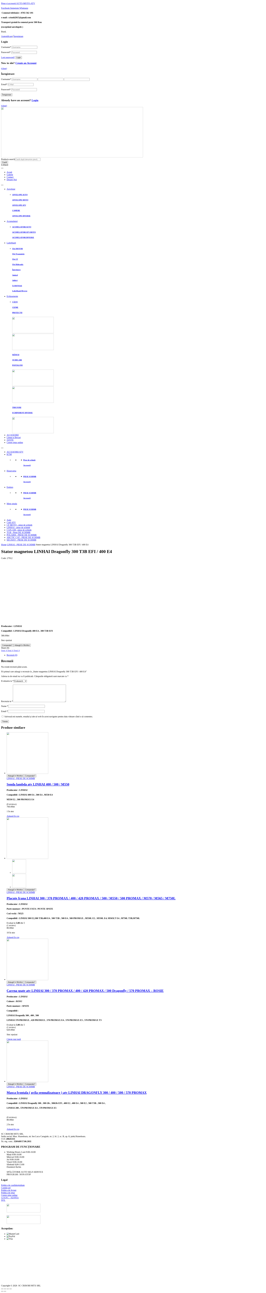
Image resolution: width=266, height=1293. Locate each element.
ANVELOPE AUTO (20, 195)
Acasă (9, 172)
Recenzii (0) (12, 655)
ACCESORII (13, 435)
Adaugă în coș (13, 816)
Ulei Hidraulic (17, 264)
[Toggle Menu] (2, 168)
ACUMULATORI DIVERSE (23, 237)
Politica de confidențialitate (13, 1185)
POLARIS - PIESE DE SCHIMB (22, 535)
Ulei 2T (15, 259)
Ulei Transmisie (18, 254)
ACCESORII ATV (15, 452)
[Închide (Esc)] (2, 1288)
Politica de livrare (8, 1190)
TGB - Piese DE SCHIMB (18, 532)
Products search (8, 159)
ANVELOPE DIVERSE (21, 216)
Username (6, 47)
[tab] (136, 655)
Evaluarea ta (7, 681)
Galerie (10, 174)
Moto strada (12, 503)
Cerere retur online (15, 442)
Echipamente (12, 296)
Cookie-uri (6, 1188)
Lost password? (8, 57)
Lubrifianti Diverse (19, 291)
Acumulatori (12, 221)
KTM (9, 454)
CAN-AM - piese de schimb (19, 530)
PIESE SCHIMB (29, 476)
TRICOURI (16, 407)
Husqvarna (11, 471)
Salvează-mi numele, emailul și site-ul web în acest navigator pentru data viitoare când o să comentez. (48, 716)
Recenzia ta (7, 701)
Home (4, 544)
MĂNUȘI (15, 355)
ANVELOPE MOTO (20, 200)
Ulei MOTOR (17, 249)
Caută (4, 162)
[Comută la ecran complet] (8, 1288)
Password (6, 52)
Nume (4, 706)
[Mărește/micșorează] (10, 1288)
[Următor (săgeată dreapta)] (5, 1291)
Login (35, 100)
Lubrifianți (11, 243)
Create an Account (25, 63)
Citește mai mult (14, 1039)
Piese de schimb (29, 460)
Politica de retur (8, 1193)
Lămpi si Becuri (14, 437)
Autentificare (6, 36)
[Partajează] (5, 1288)
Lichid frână (17, 286)
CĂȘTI (15, 302)
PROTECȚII (17, 313)
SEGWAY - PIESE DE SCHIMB (21, 540)
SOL (3, 1200)
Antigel (15, 275)
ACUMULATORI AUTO (21, 227)
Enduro (10, 487)
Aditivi (15, 280)
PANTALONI (17, 365)
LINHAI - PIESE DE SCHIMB (21, 544)
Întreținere (16, 270)
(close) (4, 68)
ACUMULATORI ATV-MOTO (24, 232)
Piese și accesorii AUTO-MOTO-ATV (18, 3)
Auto (9, 520)
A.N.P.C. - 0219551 (10, 1198)
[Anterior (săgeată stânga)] (2, 1291)
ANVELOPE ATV (19, 205)
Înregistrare (18, 36)
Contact (10, 177)
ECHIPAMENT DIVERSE (22, 413)
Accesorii (27, 465)
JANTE (10, 440)
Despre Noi (12, 179)
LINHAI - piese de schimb (18, 527)
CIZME (15, 307)
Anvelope (11, 189)
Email (4, 84)
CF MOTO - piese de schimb (19, 525)
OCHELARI (17, 360)
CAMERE (16, 210)
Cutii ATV (11, 522)
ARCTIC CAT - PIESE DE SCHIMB (23, 537)
